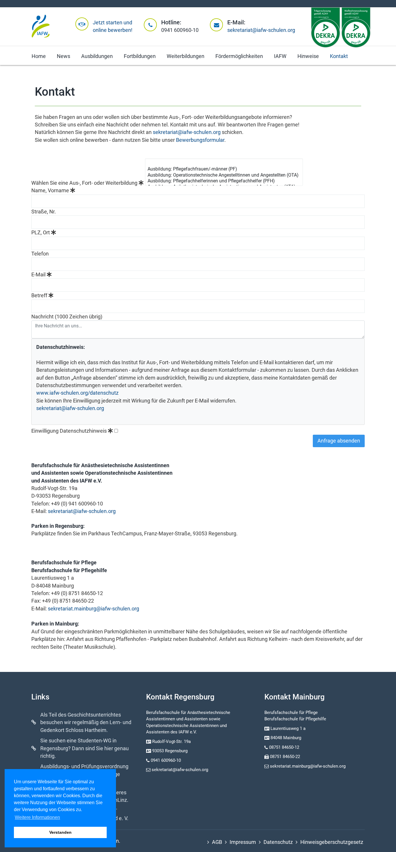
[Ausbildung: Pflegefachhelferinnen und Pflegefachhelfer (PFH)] (223, 181)
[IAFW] (40, 26)
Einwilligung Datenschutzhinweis (69, 431)
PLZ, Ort (41, 232)
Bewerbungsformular (200, 140)
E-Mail (39, 275)
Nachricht (66, 317)
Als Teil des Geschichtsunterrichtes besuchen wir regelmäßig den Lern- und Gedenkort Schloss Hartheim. (85, 722)
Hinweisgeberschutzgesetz (331, 842)
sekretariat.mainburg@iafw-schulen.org (93, 609)
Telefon (40, 254)
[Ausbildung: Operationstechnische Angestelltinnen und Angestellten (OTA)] (223, 175)
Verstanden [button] (60, 832)
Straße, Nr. (43, 212)
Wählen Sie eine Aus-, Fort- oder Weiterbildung (85, 183)
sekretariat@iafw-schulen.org (261, 30)
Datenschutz (278, 842)
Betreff (39, 295)
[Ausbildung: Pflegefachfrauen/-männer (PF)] (223, 169)
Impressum (243, 842)
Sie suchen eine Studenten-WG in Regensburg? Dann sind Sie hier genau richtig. (84, 748)
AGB (217, 842)
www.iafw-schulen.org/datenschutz (77, 393)
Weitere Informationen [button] (37, 817)
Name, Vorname (50, 190)
